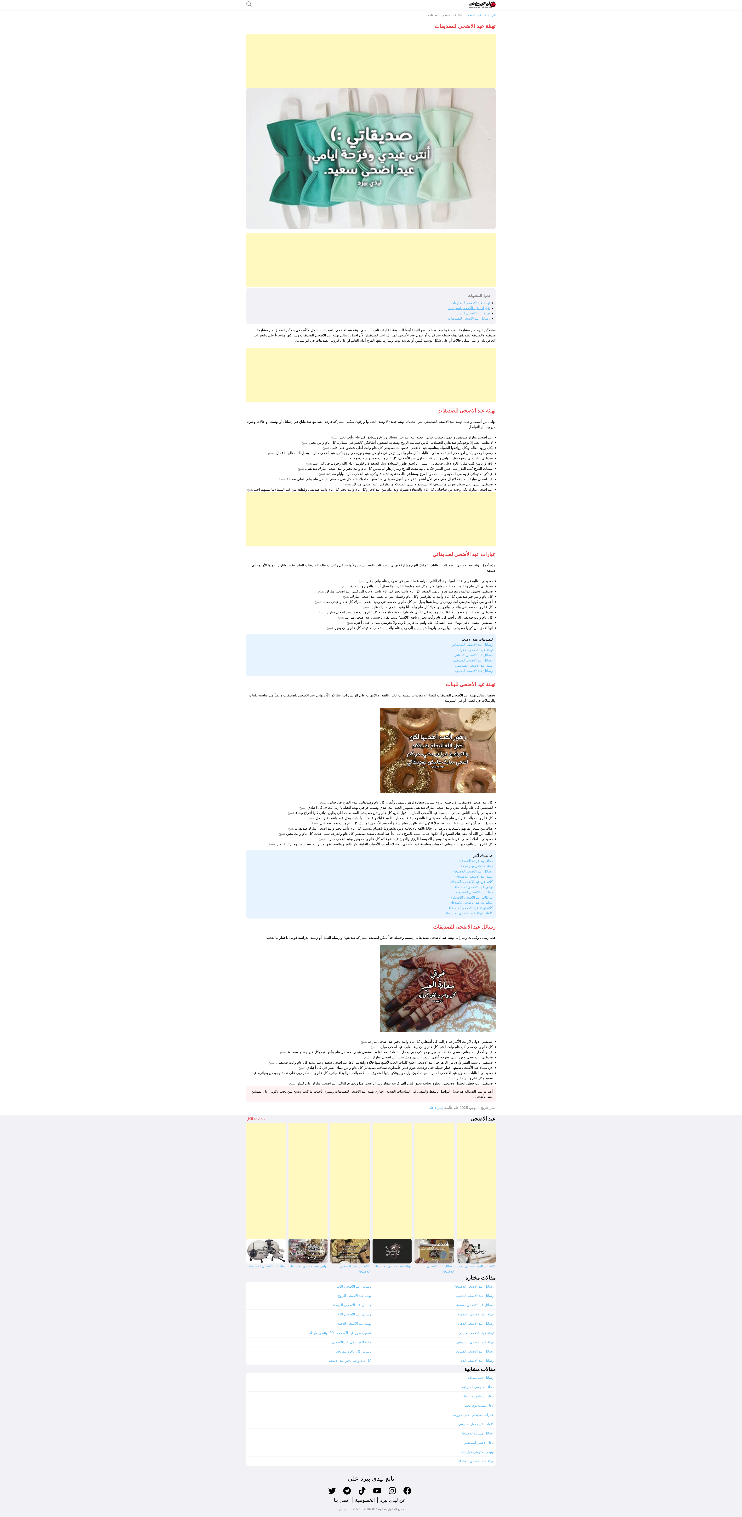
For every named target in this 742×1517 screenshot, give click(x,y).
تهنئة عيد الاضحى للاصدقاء (474, 876)
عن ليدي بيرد (392, 1500)
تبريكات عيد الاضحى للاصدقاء (472, 897)
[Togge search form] (249, 4)
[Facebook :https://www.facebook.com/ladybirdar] (407, 1494)
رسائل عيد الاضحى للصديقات (469, 318)
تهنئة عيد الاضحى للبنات (473, 313)
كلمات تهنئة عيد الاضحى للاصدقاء (469, 913)
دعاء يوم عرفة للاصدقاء (476, 861)
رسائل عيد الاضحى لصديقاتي (472, 645)
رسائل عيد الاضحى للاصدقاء (473, 871)
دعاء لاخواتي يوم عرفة (476, 866)
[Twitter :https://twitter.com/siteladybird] (332, 1494)
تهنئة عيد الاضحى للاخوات (474, 650)
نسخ (334, 437)
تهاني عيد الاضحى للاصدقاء (474, 887)
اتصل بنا (342, 1500)
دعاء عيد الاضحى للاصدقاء (474, 892)
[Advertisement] (380, 61)
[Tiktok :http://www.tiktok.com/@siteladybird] (362, 1494)
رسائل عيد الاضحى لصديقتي (472, 660)
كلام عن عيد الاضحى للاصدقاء (471, 882)
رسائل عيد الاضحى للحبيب (474, 671)
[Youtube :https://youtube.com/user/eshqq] (377, 1494)
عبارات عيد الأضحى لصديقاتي (469, 308)
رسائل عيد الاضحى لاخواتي (473, 655)
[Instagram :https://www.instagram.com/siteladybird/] (392, 1494)
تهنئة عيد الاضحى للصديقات (470, 303)
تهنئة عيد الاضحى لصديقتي (474, 665)
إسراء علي (435, 1108)
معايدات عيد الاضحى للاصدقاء (471, 903)
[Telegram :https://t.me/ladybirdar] (347, 1494)
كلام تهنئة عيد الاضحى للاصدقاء (471, 908)
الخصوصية (365, 1500)
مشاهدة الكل (255, 1119)
